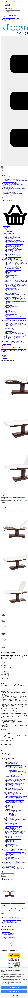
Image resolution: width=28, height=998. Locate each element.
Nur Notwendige (14, 991)
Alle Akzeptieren (14, 987)
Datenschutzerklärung (6, 983)
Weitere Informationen (14, 995)
